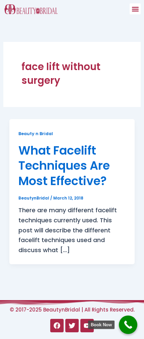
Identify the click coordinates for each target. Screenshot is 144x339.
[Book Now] (128, 325)
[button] (135, 8)
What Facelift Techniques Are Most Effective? (64, 165)
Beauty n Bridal (35, 133)
